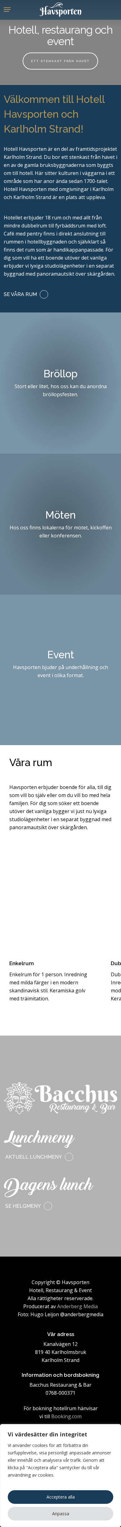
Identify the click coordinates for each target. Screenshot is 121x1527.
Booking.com (66, 1416)
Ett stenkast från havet (60, 61)
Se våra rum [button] (20, 294)
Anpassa (60, 1513)
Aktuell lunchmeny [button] (33, 1157)
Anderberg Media (77, 1306)
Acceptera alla (61, 1497)
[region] (60, 1475)
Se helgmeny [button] (23, 1206)
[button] (7, 9)
